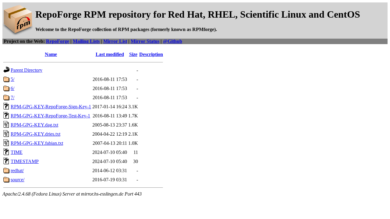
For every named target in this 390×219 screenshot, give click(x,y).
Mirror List (115, 41)
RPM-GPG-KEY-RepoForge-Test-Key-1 (50, 115)
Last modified (110, 54)
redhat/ (17, 170)
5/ (12, 79)
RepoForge (57, 41)
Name (51, 54)
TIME (17, 152)
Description (151, 54)
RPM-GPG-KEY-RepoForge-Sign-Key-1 (51, 106)
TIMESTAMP (25, 161)
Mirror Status (145, 41)
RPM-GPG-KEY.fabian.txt (37, 143)
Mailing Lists (86, 41)
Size (133, 54)
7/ (12, 97)
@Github (172, 41)
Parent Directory (26, 70)
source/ (17, 179)
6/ (12, 88)
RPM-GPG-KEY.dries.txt (35, 134)
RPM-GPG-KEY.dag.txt (34, 124)
